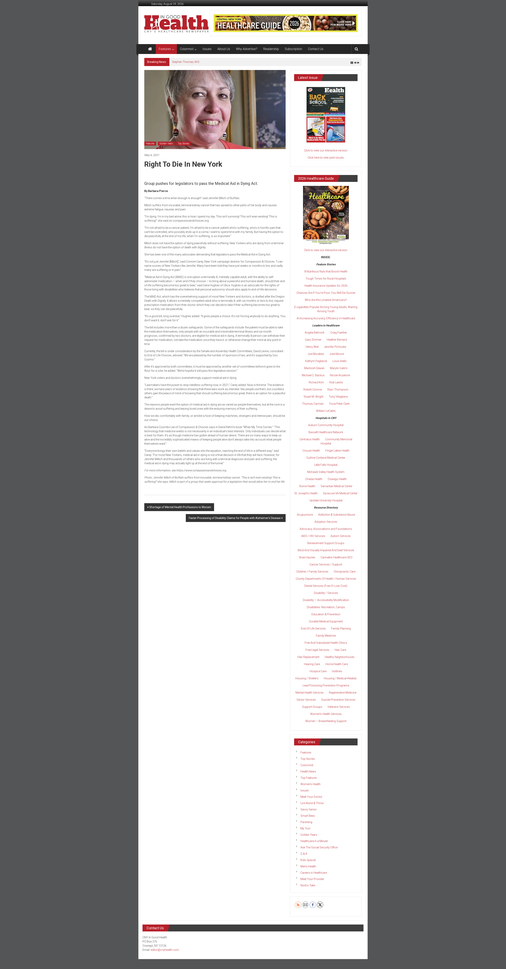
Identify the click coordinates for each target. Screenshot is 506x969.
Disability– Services (326, 593)
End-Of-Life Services (313, 628)
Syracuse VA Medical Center (340, 493)
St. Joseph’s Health (306, 493)
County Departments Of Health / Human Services (326, 578)
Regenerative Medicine (342, 692)
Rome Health (307, 486)
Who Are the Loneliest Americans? (326, 300)
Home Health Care (336, 664)
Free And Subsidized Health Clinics (326, 642)
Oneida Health (313, 479)
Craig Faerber (338, 332)
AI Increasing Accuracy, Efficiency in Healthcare (326, 318)
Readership (271, 49)
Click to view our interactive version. (326, 150)
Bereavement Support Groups (325, 543)
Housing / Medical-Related (340, 678)
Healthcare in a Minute (314, 841)
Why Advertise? (246, 49)
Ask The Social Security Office (319, 847)
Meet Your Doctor (311, 796)
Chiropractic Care (344, 571)
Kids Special (308, 860)
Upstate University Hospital (326, 500)
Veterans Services (339, 706)
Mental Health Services (309, 692)
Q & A (303, 853)
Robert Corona (312, 389)
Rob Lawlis (336, 382)
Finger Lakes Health (337, 450)
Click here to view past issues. (326, 157)
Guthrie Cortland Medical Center (325, 457)
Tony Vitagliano (338, 396)
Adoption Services (325, 521)
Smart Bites (307, 815)
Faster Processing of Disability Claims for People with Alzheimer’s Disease (235, 518)
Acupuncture (305, 514)
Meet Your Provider (312, 879)
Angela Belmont (314, 332)
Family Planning (341, 628)
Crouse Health (311, 450)
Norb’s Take (307, 885)
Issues (206, 49)
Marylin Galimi (338, 368)
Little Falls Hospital (325, 464)
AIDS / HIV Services (313, 536)
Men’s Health (308, 866)
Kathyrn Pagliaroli (316, 361)
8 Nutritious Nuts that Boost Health (325, 271)
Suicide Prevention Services (338, 699)
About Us (223, 49)
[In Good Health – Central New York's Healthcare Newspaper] (150, 49)
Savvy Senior (308, 809)
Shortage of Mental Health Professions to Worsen (180, 507)
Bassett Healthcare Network (326, 432)
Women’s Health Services (326, 714)
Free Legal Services (317, 649)
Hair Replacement (308, 657)
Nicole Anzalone (340, 375)
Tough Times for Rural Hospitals (326, 278)
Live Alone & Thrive (312, 803)
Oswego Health (337, 479)
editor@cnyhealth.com (165, 949)
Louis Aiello (339, 361)
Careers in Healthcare (313, 872)
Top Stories (183, 143)
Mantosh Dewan (314, 368)
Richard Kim (316, 382)
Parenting (306, 822)
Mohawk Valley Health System (326, 472)
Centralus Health (309, 439)
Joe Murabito (316, 353)
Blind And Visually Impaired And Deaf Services (326, 550)
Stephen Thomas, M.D (185, 61)
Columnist (187, 49)
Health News (308, 771)
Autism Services (340, 536)
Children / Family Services (312, 571)
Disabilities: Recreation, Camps (326, 607)
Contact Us (315, 49)
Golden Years (166, 143)
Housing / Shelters (306, 678)
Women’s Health (310, 784)
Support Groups (312, 706)
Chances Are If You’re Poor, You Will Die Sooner (325, 292)
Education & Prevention (326, 614)
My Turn (305, 828)
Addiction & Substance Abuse (336, 514)
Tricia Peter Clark (339, 403)
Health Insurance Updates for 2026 (325, 285)
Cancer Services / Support (326, 564)
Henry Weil (312, 346)
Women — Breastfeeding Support (325, 721)
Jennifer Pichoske (335, 346)
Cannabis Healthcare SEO (336, 557)
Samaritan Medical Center (336, 486)
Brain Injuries (307, 557)
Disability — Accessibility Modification (326, 600)
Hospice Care (318, 671)
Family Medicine (326, 635)
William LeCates (326, 410)
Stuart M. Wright (313, 396)
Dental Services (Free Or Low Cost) (325, 585)
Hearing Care (312, 664)
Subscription (293, 49)
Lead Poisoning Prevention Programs (326, 685)
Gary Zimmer (313, 339)
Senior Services (306, 699)
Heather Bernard (337, 339)
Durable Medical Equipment (326, 621)
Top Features (308, 777)
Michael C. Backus (313, 375)
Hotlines (337, 671)
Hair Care (340, 649)
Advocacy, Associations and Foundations (326, 528)
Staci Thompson (337, 389)
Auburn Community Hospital (326, 425)
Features (165, 49)
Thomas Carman (313, 403)
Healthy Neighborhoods (339, 657)
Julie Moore (336, 353)
